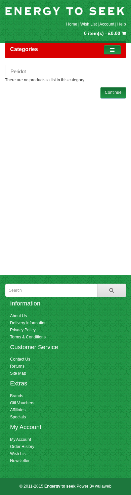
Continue (113, 92)
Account (106, 24)
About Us (18, 316)
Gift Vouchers (22, 403)
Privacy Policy (23, 330)
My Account (20, 439)
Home (71, 24)
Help (121, 24)
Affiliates (18, 410)
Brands (16, 396)
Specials (18, 417)
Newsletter (20, 460)
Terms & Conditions (28, 337)
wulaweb (103, 486)
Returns (17, 366)
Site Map (18, 373)
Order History (22, 446)
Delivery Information (28, 323)
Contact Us (20, 359)
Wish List (88, 24)
